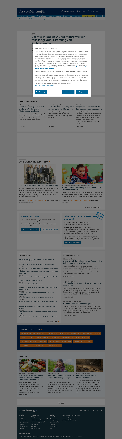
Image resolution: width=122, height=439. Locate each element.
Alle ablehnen (68, 92)
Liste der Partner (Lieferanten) (44, 85)
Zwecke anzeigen (41, 92)
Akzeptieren (82, 92)
